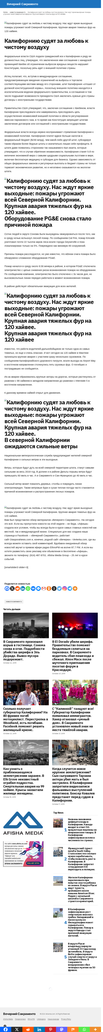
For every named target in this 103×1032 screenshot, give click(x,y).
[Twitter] (59, 588)
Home (5, 12)
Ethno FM (31, 1019)
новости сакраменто (17, 12)
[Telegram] (69, 588)
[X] (12, 588)
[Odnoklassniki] (49, 588)
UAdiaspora (41, 1019)
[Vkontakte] (33, 588)
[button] (4, 4)
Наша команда (53, 1019)
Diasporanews (20, 1019)
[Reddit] (17, 588)
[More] (75, 588)
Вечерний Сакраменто (22, 4)
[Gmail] (43, 588)
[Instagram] (64, 588)
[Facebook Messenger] (38, 588)
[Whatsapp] (28, 588)
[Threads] (54, 588)
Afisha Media (8, 1019)
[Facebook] (7, 588)
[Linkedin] (22, 588)
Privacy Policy (66, 1019)
